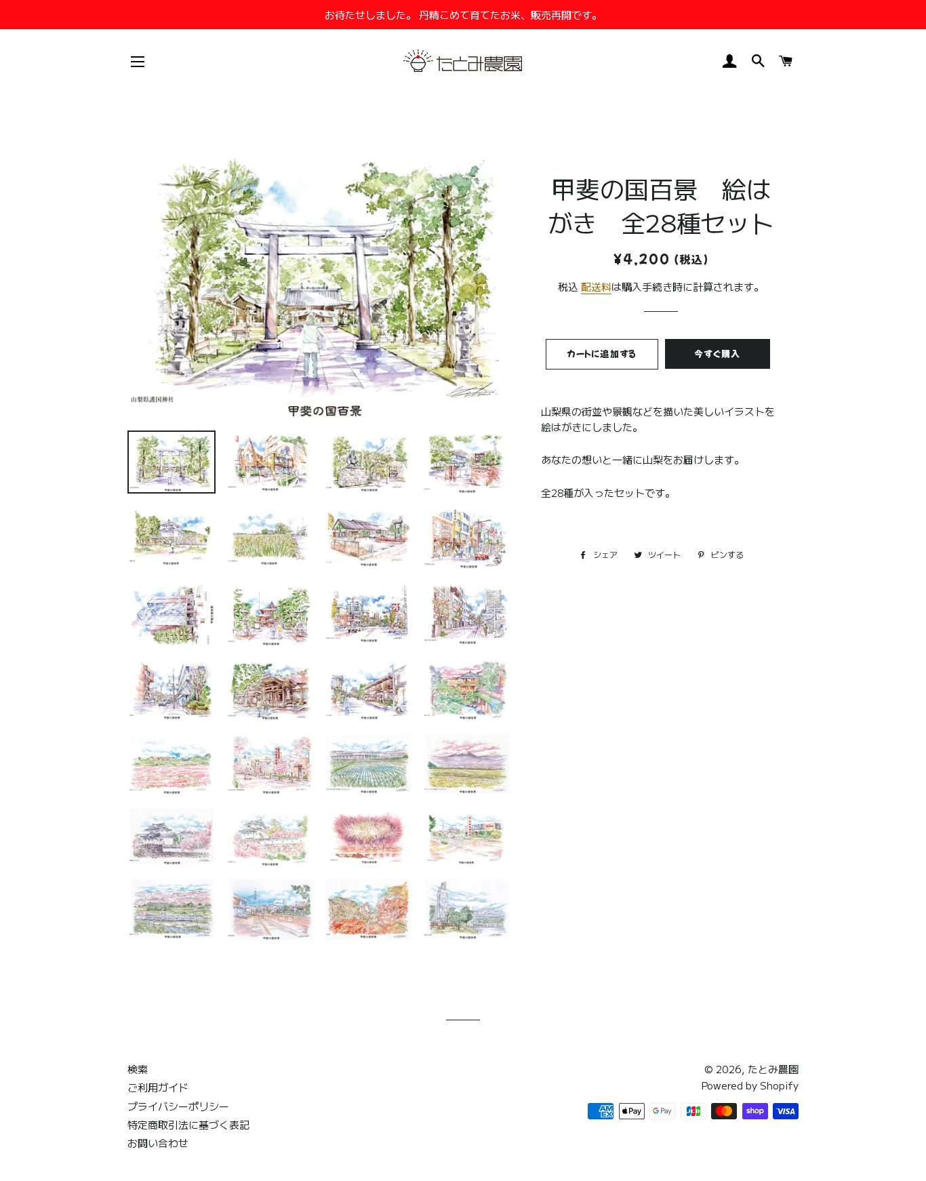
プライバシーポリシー (178, 1106)
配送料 (596, 286)
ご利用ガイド (157, 1087)
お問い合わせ (157, 1143)
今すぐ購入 (717, 353)
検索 (137, 1069)
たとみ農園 (773, 1069)
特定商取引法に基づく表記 (188, 1124)
